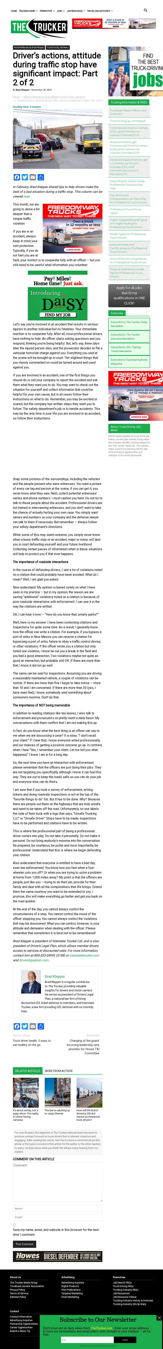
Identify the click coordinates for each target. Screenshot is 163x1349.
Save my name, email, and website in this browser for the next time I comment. (56, 1232)
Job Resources (74, 11)
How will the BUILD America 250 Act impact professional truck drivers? (88, 1115)
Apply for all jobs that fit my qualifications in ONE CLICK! (129, 295)
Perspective (46, 11)
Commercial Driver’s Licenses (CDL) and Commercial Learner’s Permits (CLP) (128, 131)
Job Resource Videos (125, 1297)
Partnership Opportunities (24, 1324)
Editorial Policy (18, 1297)
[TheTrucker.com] (37, 28)
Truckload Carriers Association (27, 1286)
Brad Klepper (22, 90)
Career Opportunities (21, 1327)
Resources (119, 1277)
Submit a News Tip (20, 1331)
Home (14, 11)
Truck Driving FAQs (123, 1286)
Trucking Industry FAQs (125, 1289)
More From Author (59, 1071)
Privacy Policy (17, 1289)
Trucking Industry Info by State (129, 1304)
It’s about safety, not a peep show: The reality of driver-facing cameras (26, 1115)
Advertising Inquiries (72, 1282)
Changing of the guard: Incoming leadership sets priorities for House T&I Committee (83, 1047)
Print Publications (71, 1289)
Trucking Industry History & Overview (133, 1300)
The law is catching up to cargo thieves (57, 1112)
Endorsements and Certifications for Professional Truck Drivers (128, 248)
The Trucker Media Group (23, 1282)
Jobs (59, 11)
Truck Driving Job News (58, 47)
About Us (15, 1277)
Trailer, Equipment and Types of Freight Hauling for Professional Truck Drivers (128, 223)
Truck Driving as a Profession (128, 120)
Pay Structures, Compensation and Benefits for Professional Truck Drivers (128, 199)
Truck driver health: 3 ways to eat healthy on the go (32, 1043)
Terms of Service (19, 1293)
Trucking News (27, 11)
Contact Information (21, 1316)
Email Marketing (70, 1297)
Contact (14, 1311)
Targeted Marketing (72, 1293)
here (26, 196)
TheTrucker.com (102, 1328)
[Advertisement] (57, 449)
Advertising (68, 1277)
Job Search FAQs (122, 1282)
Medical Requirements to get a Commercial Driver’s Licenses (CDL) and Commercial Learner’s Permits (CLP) (129, 167)
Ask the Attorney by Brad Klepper (29, 47)
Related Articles (27, 1071)
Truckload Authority (98, 11)
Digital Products (70, 1286)
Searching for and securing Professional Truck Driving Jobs (127, 184)
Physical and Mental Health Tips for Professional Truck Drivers (127, 273)
